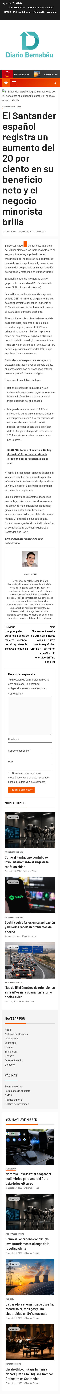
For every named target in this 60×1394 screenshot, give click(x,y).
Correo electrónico (19, 750)
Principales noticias (11, 106)
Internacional (12, 1038)
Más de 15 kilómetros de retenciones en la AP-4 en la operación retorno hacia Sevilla (30, 992)
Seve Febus (11, 231)
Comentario (15, 693)
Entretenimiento (13, 1060)
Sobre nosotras (16, 7)
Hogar (8, 1029)
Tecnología (11, 1051)
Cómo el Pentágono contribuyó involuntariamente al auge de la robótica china (27, 862)
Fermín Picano (31, 871)
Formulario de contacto (40, 7)
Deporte (9, 1056)
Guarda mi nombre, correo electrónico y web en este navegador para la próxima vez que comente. (28, 777)
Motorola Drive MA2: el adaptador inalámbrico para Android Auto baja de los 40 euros (28, 1178)
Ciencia (9, 1047)
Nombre (13, 739)
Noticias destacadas (16, 1034)
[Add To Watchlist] (25, 244)
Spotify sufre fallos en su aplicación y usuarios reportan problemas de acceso (30, 927)
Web (10, 762)
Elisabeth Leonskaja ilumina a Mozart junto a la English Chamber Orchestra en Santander (29, 1374)
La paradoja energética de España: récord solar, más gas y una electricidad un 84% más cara (30, 1309)
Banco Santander (14, 245)
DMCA (7, 12)
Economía (10, 1042)
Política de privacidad (45, 12)
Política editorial (22, 12)
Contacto (10, 1064)
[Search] (55, 83)
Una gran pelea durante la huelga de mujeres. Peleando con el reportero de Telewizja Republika (17, 638)
